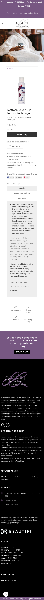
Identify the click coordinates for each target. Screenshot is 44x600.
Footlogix (11, 120)
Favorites (15, 319)
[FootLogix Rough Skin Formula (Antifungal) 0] (22, 90)
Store (9, 117)
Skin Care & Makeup (23, 117)
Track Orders (28, 311)
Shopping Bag (28, 320)
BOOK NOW (22, 351)
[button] (15, 146)
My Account (16, 310)
